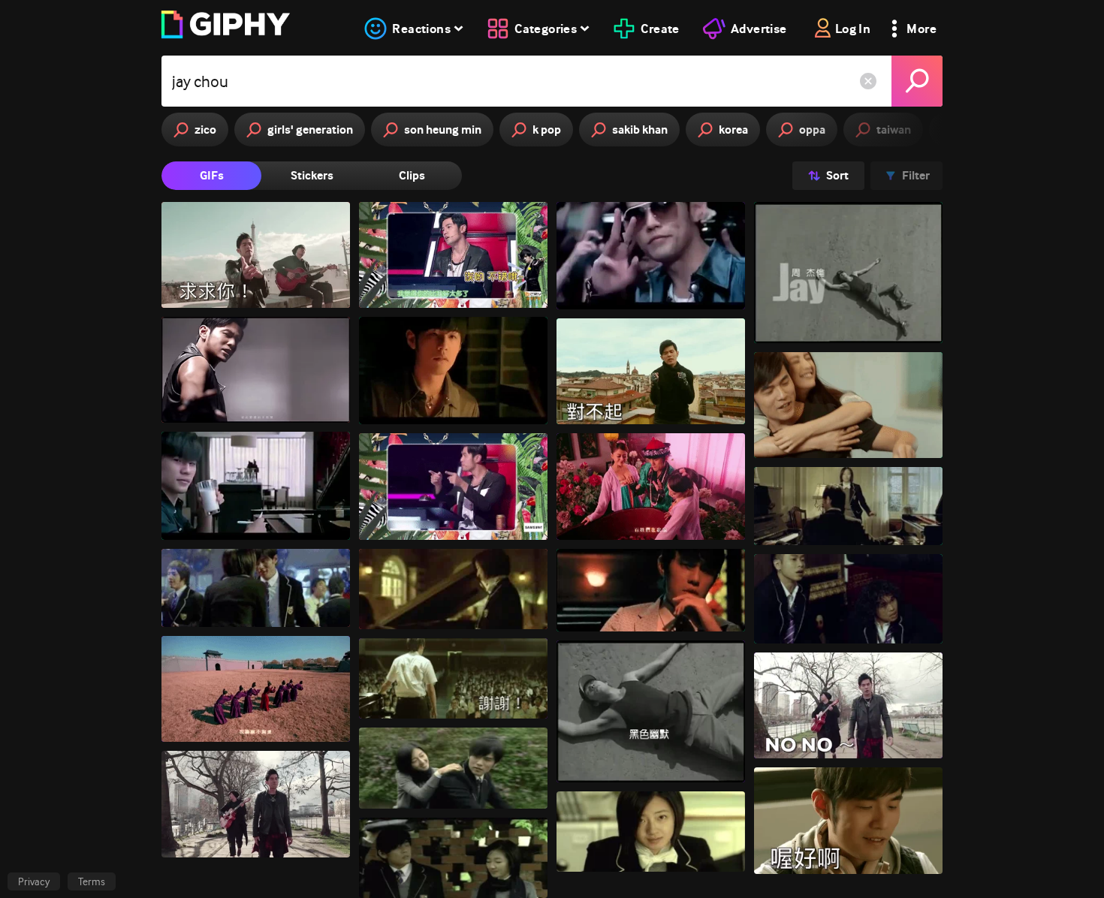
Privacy (34, 881)
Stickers (312, 175)
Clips (412, 175)
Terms (91, 881)
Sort (837, 175)
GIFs (212, 175)
